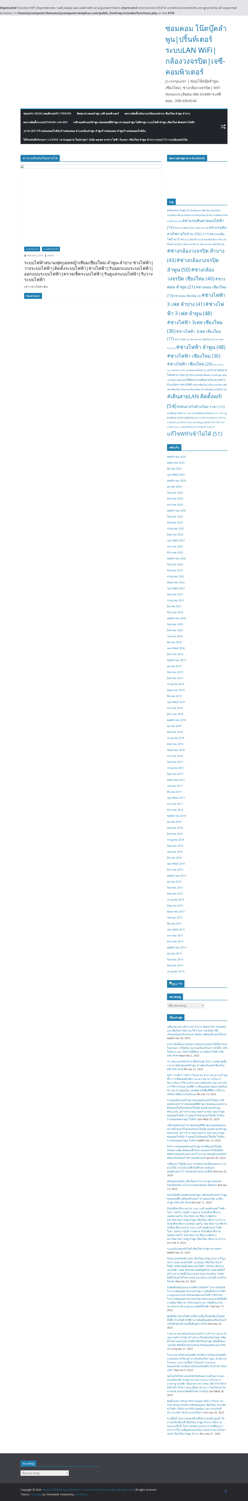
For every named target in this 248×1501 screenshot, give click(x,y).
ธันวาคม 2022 (175, 552)
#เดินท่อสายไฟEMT (215, 389)
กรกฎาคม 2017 (175, 768)
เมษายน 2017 (174, 785)
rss (180, 983)
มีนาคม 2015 (174, 923)
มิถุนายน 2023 (175, 534)
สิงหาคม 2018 (175, 732)
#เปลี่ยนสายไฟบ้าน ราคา (181, 413)
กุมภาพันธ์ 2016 (176, 863)
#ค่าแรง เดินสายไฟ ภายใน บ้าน (191, 227)
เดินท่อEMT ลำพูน (205, 427)
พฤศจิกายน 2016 (176, 815)
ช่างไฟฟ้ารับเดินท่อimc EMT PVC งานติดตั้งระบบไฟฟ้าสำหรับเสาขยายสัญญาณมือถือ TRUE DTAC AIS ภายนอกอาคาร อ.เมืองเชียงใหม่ (196, 422)
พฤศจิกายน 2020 (176, 618)
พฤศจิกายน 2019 (176, 660)
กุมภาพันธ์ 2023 (176, 540)
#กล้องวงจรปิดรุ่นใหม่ (196, 215)
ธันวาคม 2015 (175, 869)
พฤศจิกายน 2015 (176, 875)
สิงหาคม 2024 (175, 498)
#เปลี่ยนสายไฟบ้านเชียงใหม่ (182, 417)
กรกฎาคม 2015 (175, 899)
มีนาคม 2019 (174, 696)
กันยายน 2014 (175, 959)
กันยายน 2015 (175, 887)
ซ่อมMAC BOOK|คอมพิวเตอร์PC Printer (47, 113)
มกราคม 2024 (175, 504)
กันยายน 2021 (175, 594)
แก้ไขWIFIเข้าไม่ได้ (194, 433)
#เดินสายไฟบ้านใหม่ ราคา (201, 406)
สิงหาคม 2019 (175, 678)
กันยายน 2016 (175, 827)
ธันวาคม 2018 (175, 714)
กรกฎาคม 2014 (175, 971)
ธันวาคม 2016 (175, 809)
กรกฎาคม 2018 (175, 738)
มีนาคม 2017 (174, 791)
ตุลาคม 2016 (174, 821)
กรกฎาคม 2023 (175, 528)
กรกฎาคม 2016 (175, 839)
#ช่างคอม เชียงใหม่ (187, 296)
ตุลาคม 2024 (174, 486)
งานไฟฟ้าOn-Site (50, 249)
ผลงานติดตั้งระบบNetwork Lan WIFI (45, 122)
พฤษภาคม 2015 (176, 911)
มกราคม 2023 (175, 546)
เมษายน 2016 (174, 851)
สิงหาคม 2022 (175, 570)
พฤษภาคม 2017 (176, 780)
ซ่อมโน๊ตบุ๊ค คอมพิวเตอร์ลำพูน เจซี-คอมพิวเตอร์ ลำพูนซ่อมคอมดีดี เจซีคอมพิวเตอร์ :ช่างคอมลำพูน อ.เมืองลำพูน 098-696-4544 (197, 1198)
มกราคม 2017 (175, 803)
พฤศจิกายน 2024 (176, 480)
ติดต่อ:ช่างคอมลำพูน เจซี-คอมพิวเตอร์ (98, 113)
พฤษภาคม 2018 (176, 750)
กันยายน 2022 (175, 564)
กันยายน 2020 (175, 624)
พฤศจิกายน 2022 (176, 558)
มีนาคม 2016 (174, 857)
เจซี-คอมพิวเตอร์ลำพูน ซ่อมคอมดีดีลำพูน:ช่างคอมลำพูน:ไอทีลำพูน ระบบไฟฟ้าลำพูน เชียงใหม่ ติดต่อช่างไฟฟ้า (134, 122)
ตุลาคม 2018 (174, 726)
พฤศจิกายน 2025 (176, 456)
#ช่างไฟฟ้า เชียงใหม (193, 356)
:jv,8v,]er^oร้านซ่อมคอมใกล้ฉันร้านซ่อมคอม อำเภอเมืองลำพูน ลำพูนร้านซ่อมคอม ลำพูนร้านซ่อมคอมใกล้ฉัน (84, 131)
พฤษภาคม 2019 (176, 690)
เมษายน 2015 (174, 917)
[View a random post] (223, 126)
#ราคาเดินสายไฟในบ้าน (195, 370)
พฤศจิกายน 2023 (176, 510)
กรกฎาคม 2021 (175, 600)
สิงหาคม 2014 (175, 965)
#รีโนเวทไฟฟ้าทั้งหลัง (201, 375)
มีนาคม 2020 (174, 642)
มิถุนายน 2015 (175, 905)
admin (50, 255)
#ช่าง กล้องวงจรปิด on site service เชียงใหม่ (200, 244)
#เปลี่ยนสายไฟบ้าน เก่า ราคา (211, 413)
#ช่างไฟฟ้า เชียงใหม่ (190, 364)
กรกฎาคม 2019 (175, 684)
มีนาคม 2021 (174, 606)
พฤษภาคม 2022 (176, 582)
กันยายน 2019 (175, 672)
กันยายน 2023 (175, 516)
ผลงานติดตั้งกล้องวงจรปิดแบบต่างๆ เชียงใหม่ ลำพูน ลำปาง (157, 113)
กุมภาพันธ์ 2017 (176, 797)
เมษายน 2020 (174, 636)
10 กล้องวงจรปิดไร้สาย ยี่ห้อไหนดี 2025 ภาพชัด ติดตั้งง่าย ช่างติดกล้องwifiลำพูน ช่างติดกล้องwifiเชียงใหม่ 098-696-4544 (197, 1065)
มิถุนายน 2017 (175, 774)
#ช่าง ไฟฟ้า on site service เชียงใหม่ (194, 339)
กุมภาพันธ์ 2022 (176, 588)
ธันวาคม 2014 (175, 941)
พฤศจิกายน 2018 (176, 720)
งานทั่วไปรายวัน (32, 249)
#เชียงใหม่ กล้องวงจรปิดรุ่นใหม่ (187, 389)
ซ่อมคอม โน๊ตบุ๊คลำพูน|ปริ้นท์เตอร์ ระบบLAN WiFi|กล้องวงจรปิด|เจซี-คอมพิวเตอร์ (196, 50)
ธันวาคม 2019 (175, 654)
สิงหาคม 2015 (175, 893)
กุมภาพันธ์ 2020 (176, 648)
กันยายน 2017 (175, 762)
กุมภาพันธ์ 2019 (176, 702)
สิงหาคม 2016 (175, 833)
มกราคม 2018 (175, 756)
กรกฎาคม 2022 (175, 576)
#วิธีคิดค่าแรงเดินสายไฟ (200, 380)
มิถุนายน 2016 (175, 845)
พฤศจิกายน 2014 (176, 947)
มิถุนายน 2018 (175, 744)
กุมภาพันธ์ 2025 (176, 474)
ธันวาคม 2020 (175, 612)
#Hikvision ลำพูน (178, 210)
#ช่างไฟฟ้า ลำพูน (200, 347)
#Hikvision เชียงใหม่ (201, 210)
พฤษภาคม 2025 (176, 462)
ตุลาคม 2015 (174, 881)
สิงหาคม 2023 (175, 522)
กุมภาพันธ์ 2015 (176, 929)
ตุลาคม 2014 (174, 953)
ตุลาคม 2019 (174, 666)
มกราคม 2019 (175, 708)
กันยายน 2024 (175, 492)
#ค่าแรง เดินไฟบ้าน (192, 239)
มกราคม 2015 (175, 935)
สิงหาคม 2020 (175, 630)
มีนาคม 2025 (174, 468)
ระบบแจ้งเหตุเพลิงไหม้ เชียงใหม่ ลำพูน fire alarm (194, 1248)
